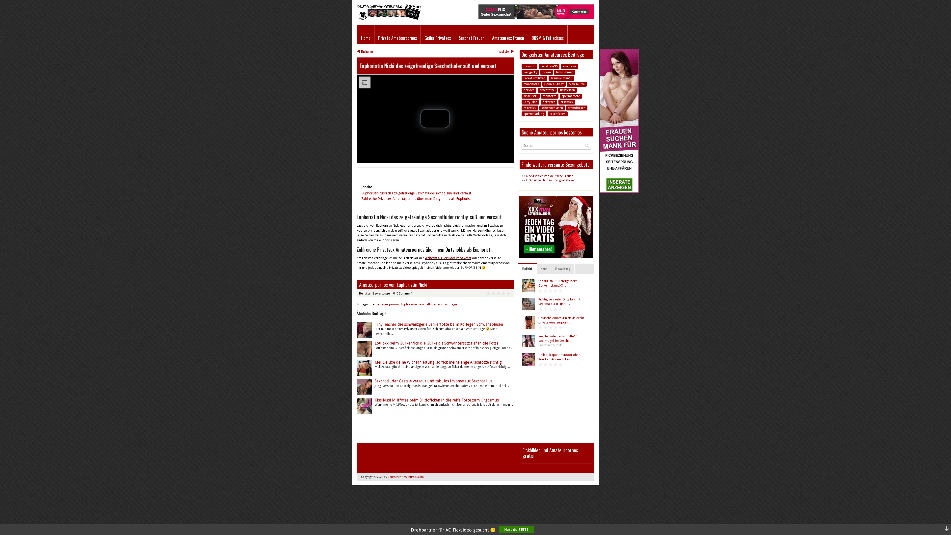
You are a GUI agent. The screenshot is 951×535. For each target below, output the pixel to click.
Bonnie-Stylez (554, 84)
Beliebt (527, 268)
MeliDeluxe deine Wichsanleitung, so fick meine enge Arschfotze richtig (438, 362)
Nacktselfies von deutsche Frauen (549, 176)
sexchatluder (427, 304)
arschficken (558, 114)
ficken (546, 72)
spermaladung (534, 114)
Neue (544, 268)
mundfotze (531, 84)
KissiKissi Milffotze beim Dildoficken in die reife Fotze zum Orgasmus (437, 400)
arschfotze (547, 90)
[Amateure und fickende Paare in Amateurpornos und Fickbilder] (389, 18)
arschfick (566, 102)
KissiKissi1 (531, 96)
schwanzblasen (552, 108)
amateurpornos (388, 304)
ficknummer (564, 72)
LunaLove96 (549, 66)
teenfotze (549, 96)
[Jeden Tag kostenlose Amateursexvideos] (619, 192)
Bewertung (562, 268)
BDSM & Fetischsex (548, 38)
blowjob (529, 66)
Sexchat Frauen (471, 38)
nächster (504, 51)
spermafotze (571, 96)
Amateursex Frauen (508, 38)
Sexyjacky (530, 72)
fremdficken (576, 108)
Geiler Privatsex (437, 38)
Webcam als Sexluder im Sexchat (448, 258)
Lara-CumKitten (534, 78)
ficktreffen (567, 90)
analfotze (569, 66)
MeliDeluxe (577, 84)
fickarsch (549, 102)
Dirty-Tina (530, 102)
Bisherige (367, 51)
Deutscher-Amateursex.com (406, 477)
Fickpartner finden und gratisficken (551, 180)
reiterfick (530, 108)
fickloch (529, 90)
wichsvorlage (447, 304)
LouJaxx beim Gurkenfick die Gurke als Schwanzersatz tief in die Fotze (437, 343)
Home (365, 38)
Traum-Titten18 (561, 78)
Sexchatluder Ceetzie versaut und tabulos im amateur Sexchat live (434, 381)
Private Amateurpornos (397, 38)
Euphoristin (409, 304)
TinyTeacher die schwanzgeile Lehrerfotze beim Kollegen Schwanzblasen (439, 324)
